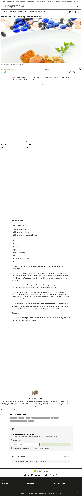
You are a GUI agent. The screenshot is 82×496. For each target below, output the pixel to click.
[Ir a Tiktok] (43, 475)
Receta (14, 77)
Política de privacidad (59, 483)
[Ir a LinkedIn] (36, 475)
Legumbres (55, 418)
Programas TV (21, 11)
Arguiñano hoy (10, 1)
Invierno (31, 421)
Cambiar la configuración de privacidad (13, 487)
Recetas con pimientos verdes (40, 418)
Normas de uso (66, 456)
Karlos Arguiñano (7, 69)
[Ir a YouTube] (39, 475)
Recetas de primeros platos (18, 421)
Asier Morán (12, 410)
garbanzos (15, 276)
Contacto (55, 480)
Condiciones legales (24, 448)
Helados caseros (20, 1)
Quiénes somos (6, 480)
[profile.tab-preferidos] (2, 72)
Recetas (5, 11)
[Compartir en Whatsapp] (5, 72)
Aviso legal (30, 483)
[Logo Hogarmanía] (41, 471)
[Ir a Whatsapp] (78, 12)
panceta (21, 418)
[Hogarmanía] (16, 6)
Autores (29, 480)
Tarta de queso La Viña (42, 1)
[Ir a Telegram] (53, 475)
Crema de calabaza (66, 1)
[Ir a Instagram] (76, 12)
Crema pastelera (30, 1)
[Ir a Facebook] (70, 12)
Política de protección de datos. (41, 448)
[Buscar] (78, 6)
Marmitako (76, 1)
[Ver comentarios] (80, 69)
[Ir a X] (73, 12)
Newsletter (5, 483)
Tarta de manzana (55, 1)
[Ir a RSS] (57, 475)
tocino (28, 418)
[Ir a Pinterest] (46, 475)
